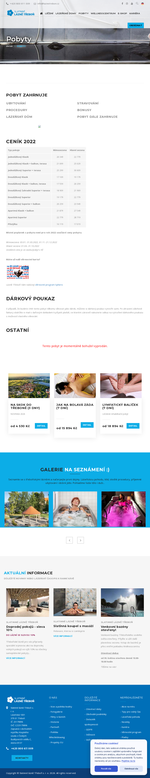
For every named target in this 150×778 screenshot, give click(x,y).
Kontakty (22, 758)
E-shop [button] (122, 13)
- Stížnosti (90, 734)
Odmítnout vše (131, 768)
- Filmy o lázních (57, 716)
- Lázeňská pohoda (130, 716)
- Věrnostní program (130, 732)
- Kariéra (124, 727)
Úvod (9, 46)
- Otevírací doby (93, 709)
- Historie (54, 721)
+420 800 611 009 (20, 3)
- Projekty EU (56, 742)
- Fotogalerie (56, 711)
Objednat (135, 25)
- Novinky (125, 721)
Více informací (15, 658)
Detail (41, 426)
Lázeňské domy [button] (66, 13)
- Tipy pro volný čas (130, 711)
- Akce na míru (127, 706)
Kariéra (134, 13)
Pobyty (84, 13)
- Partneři (54, 727)
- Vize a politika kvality (60, 706)
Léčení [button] (49, 13)
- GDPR (88, 729)
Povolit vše (106, 768)
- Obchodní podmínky (96, 714)
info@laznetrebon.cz (48, 3)
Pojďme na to (128, 761)
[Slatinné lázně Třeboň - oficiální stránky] (41, 13)
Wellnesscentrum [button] (103, 13)
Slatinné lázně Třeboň (22, 622)
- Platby (124, 737)
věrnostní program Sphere (49, 284)
